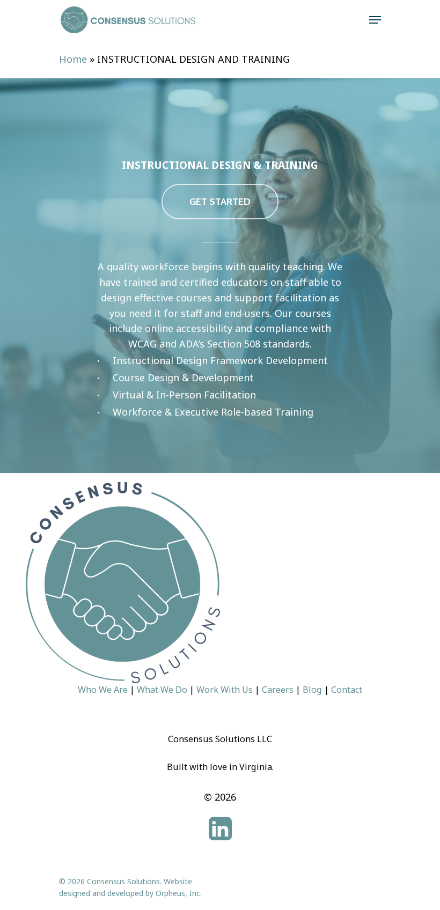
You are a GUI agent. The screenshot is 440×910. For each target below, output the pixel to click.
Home (73, 59)
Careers (278, 690)
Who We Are (103, 690)
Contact (346, 690)
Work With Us (224, 690)
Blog (312, 690)
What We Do (162, 690)
